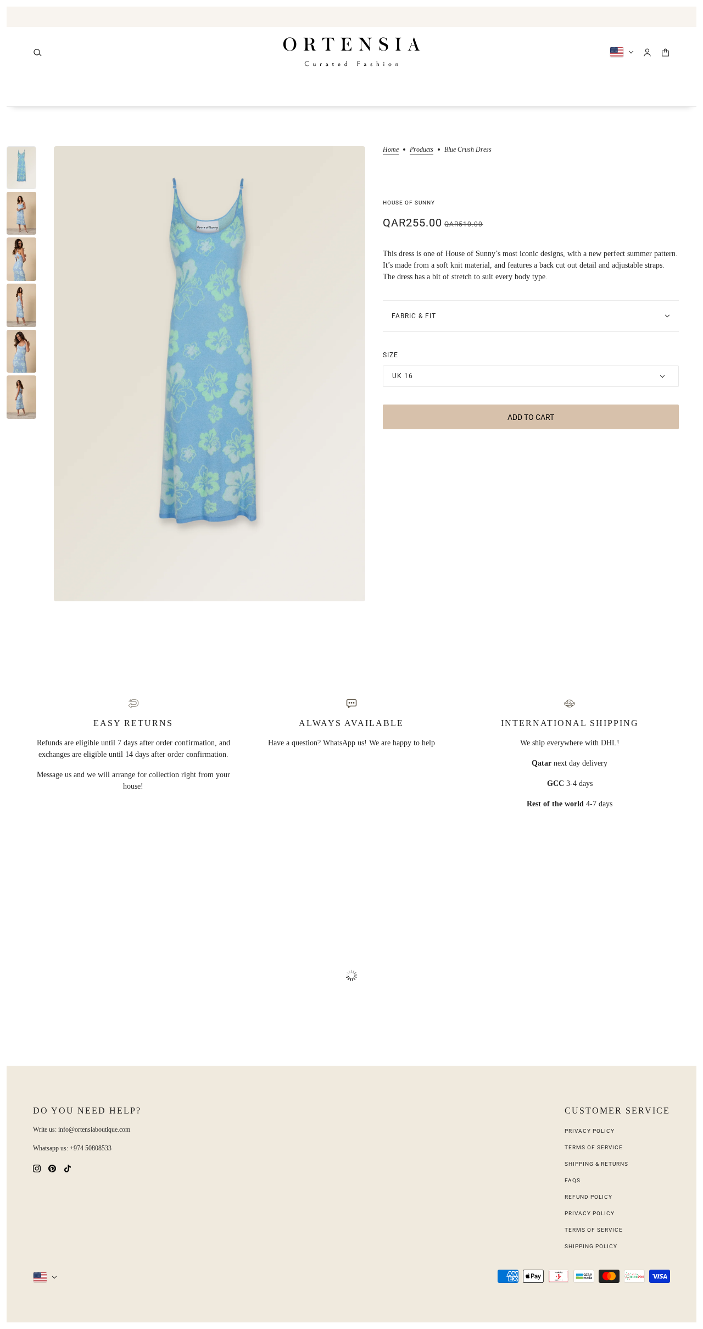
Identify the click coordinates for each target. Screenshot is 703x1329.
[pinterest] (52, 1168)
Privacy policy (590, 1213)
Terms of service (594, 1230)
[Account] (647, 52)
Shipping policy (591, 1246)
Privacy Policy (590, 1131)
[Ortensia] (352, 52)
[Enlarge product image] (210, 373)
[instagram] (37, 1168)
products (421, 149)
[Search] (37, 52)
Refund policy (588, 1197)
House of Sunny (409, 203)
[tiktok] (67, 1168)
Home (391, 149)
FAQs (573, 1180)
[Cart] (665, 52)
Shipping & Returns (596, 1164)
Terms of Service (594, 1147)
